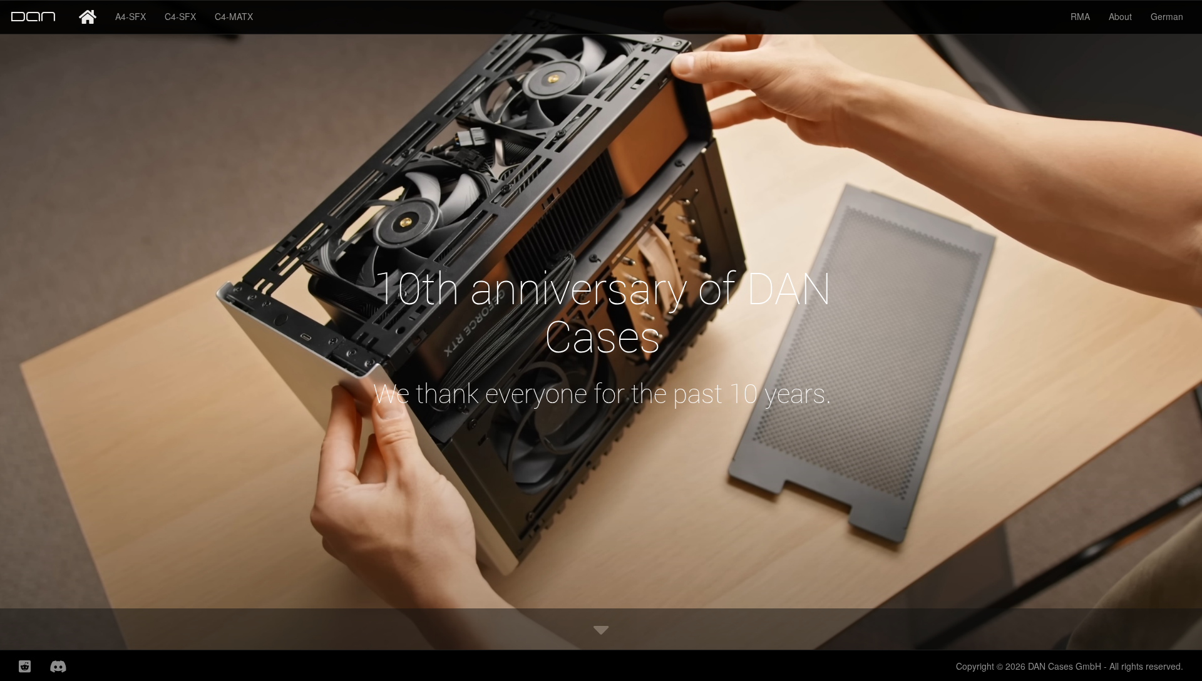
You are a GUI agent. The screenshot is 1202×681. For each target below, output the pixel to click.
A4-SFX (130, 16)
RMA (1080, 16)
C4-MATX (234, 16)
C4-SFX (180, 16)
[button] (601, 629)
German (1167, 16)
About (1120, 16)
